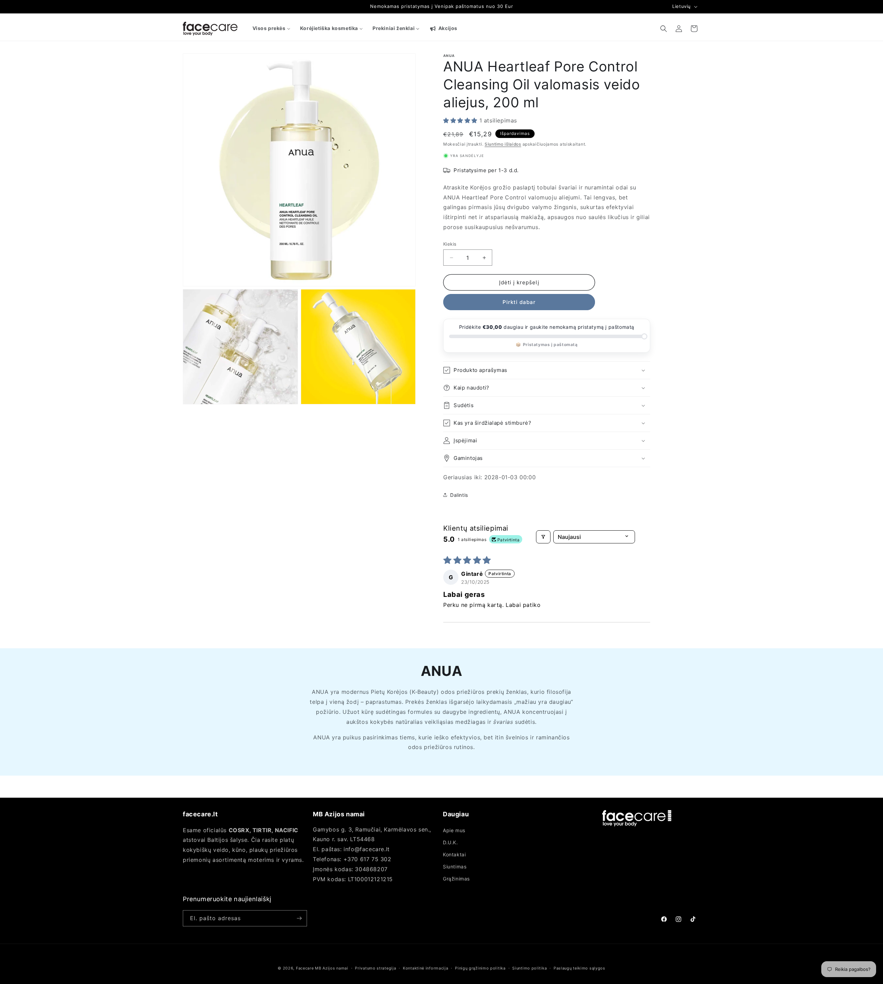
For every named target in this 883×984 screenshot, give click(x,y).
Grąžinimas (456, 879)
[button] (663, 28)
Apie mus (454, 830)
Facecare (305, 968)
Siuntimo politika (529, 968)
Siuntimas (454, 866)
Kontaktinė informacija (425, 968)
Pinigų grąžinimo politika (480, 968)
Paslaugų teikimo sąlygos (579, 968)
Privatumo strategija (375, 968)
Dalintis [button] (459, 495)
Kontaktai (454, 854)
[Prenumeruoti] (299, 918)
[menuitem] (271, 28)
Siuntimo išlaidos (503, 144)
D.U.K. (450, 842)
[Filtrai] (543, 536)
